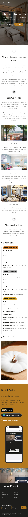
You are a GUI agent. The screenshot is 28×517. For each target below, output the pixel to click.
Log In (3, 497)
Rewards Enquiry (6, 495)
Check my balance (6, 505)
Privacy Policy (13, 513)
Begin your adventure (8, 337)
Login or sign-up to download (10, 420)
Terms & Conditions (5, 513)
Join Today (19, 24)
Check (24, 508)
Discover (9, 24)
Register (16, 497)
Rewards (16, 495)
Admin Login (19, 513)
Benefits (16, 492)
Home (3, 492)
